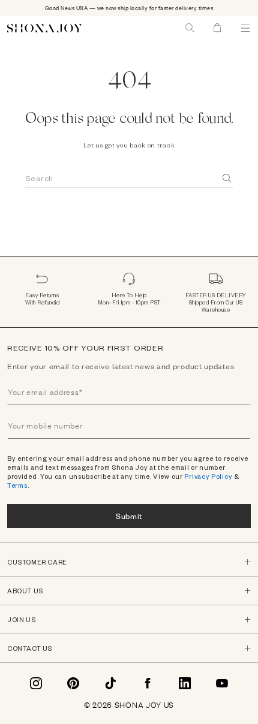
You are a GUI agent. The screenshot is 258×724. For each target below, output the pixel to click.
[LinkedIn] (185, 683)
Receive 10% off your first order (85, 347)
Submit (129, 515)
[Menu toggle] (245, 28)
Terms (17, 485)
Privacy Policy (208, 476)
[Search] (227, 178)
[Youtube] (222, 683)
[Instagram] (36, 683)
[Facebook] (148, 683)
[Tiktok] (110, 683)
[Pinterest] (73, 683)
